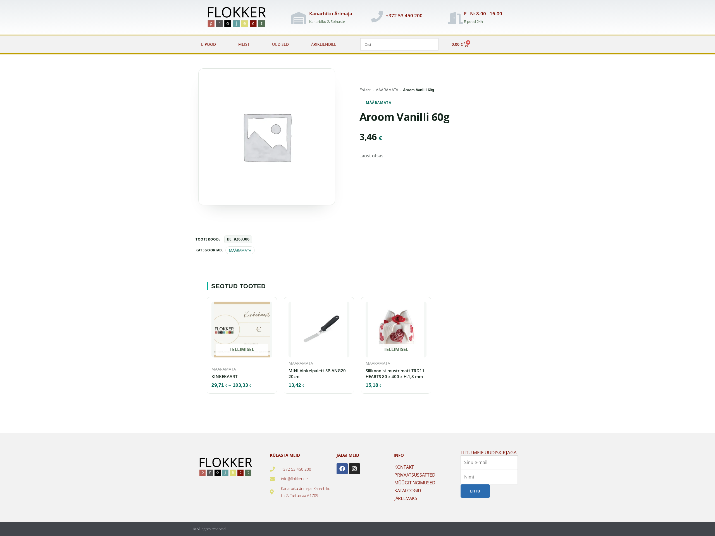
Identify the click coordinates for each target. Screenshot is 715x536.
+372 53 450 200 (404, 15)
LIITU (475, 491)
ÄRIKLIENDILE (323, 44)
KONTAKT (404, 467)
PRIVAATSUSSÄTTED (414, 475)
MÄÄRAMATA (386, 90)
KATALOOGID (407, 490)
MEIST (244, 44)
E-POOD (208, 44)
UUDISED (280, 44)
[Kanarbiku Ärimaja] (298, 18)
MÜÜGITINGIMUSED (414, 483)
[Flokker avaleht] (239, 17)
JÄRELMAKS (405, 498)
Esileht (365, 90)
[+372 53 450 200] (377, 16)
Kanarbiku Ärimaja (330, 13)
